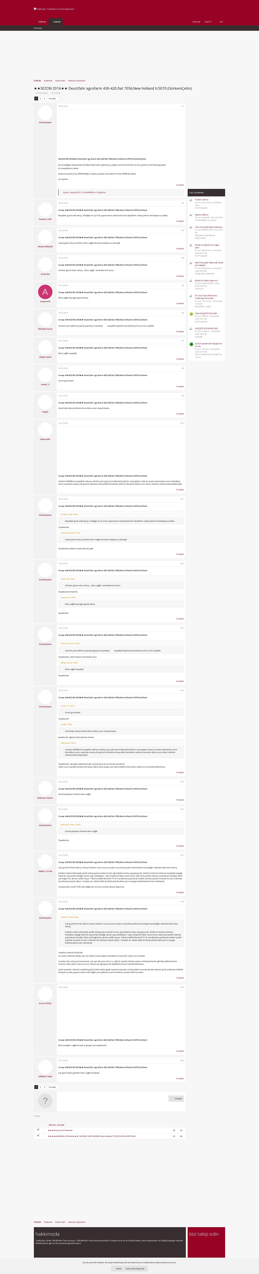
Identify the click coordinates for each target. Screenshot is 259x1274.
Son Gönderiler (196, 192)
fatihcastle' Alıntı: (68, 743)
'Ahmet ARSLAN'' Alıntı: (71, 533)
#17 (182, 855)
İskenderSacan (45, 328)
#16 (182, 809)
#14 (182, 690)
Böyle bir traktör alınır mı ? (206, 280)
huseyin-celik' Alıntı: (69, 514)
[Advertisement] (129, 54)
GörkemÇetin (42, 93)
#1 (183, 106)
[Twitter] (217, 1242)
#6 (183, 313)
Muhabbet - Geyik (203, 306)
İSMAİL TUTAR (45, 871)
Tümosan (199, 288)
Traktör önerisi (201, 199)
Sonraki (52, 98)
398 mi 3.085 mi (201, 214)
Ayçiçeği (198, 336)
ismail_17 (45, 384)
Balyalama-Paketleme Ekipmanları (205, 236)
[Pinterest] (207, 1242)
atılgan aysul (45, 357)
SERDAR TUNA (45, 1076)
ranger (45, 411)
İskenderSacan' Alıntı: (70, 643)
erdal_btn (45, 274)
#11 (182, 499)
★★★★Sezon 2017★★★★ (60, 1130)
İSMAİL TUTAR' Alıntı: (70, 917)
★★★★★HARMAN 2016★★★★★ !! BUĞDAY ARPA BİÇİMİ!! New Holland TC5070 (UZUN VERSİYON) (91, 1136)
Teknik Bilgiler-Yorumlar (205, 220)
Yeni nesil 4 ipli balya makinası (208, 227)
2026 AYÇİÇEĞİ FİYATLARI (206, 313)
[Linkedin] (201, 1242)
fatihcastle (45, 439)
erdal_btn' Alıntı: (68, 578)
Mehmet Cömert (45, 798)
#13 (182, 628)
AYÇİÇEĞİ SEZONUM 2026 (206, 328)
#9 (183, 395)
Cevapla (180, 184)
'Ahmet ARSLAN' (45, 246)
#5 (183, 285)
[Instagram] (196, 1242)
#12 (182, 563)
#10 (182, 423)
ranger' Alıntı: (67, 724)
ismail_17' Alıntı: (68, 705)
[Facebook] (191, 1242)
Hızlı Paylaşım (201, 207)
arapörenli (45, 301)
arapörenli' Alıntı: (68, 597)
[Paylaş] (179, 106)
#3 (183, 230)
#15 (182, 781)
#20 (182, 1060)
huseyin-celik (45, 219)
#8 (183, 368)
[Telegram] (212, 1242)
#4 (183, 258)
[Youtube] (191, 1248)
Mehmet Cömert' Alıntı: (71, 824)
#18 (182, 901)
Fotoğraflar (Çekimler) (204, 273)
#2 (183, 203)
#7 (183, 340)
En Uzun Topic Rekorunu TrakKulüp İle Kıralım (206, 297)
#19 (182, 987)
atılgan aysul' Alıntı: (69, 662)
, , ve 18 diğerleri (84, 192)
